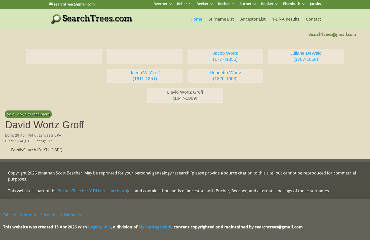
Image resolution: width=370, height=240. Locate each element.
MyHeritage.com (154, 227)
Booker (267, 4)
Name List (73, 215)
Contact (313, 19)
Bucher (245, 4)
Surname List (221, 19)
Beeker (202, 4)
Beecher (160, 4)
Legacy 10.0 (99, 227)
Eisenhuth (291, 4)
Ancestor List (253, 19)
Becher (224, 4)
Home (196, 19)
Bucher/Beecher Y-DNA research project (96, 191)
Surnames (50, 215)
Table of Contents (19, 215)
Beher (182, 4)
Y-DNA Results (286, 19)
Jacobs (315, 4)
